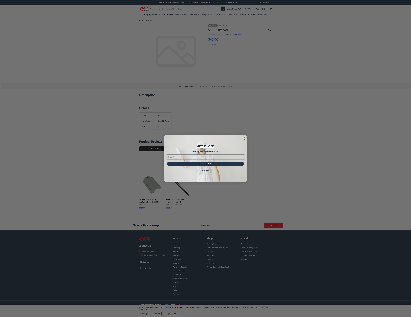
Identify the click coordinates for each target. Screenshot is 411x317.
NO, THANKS (206, 170)
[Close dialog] (244, 137)
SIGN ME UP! (206, 164)
